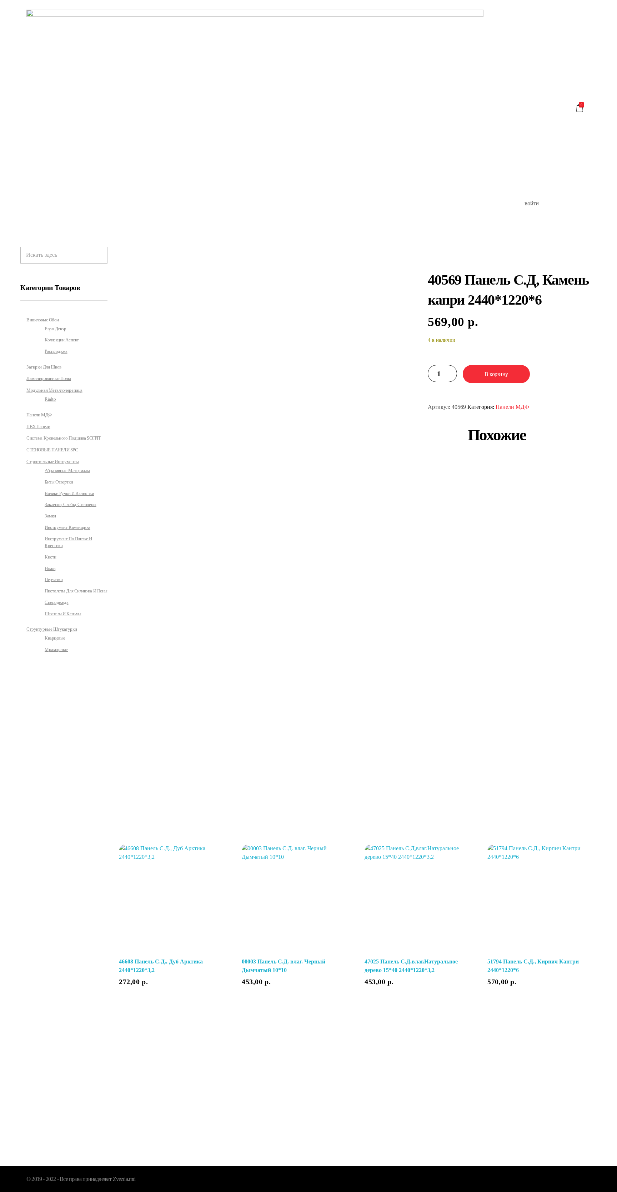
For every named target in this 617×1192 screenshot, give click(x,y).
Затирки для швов (43, 367)
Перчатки (53, 579)
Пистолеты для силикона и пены (76, 591)
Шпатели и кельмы (63, 613)
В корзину (496, 374)
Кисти (50, 557)
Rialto (50, 399)
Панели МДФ (512, 407)
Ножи (50, 568)
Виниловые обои (42, 319)
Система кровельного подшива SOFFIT (63, 438)
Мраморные (56, 649)
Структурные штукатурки (51, 629)
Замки (50, 516)
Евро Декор (55, 328)
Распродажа (56, 351)
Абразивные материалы (67, 470)
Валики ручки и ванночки (69, 493)
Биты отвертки (59, 482)
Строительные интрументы (52, 461)
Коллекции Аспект (62, 339)
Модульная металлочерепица (54, 390)
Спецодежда (56, 602)
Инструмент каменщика (67, 527)
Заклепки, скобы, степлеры (70, 504)
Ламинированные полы (48, 378)
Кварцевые (55, 638)
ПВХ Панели (38, 426)
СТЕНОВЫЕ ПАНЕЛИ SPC (52, 449)
